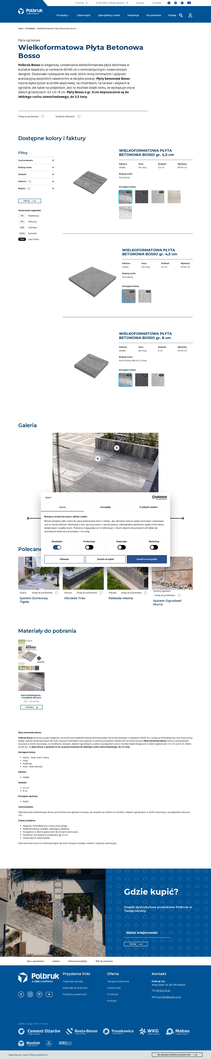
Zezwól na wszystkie (147, 559)
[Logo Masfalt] (29, 1043)
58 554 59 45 (163, 990)
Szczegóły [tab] (105, 507)
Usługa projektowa (118, 981)
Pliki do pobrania (104, 961)
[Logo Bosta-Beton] (81, 1031)
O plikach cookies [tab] (149, 507)
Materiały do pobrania (75, 988)
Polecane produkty (77, 961)
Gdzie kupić (84, 15)
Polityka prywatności (75, 994)
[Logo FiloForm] (65, 1043)
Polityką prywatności (38, 1054)
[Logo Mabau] (177, 1031)
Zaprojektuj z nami (109, 15)
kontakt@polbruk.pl (169, 997)
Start (21, 28)
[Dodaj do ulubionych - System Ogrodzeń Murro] (189, 560)
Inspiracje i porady (73, 981)
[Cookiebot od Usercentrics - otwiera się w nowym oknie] (154, 497)
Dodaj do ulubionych (65, 116)
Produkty (62, 15)
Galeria (56, 961)
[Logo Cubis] (49, 1043)
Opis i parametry (35, 961)
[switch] (89, 547)
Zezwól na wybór (105, 559)
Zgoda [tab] (62, 507)
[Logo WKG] (149, 1031)
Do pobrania (153, 15)
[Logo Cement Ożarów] (39, 1031)
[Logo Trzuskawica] (118, 1031)
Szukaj (132, 944)
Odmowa (64, 559)
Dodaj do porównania (28, 116)
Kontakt (112, 1000)
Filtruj (27, 201)
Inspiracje (133, 15)
